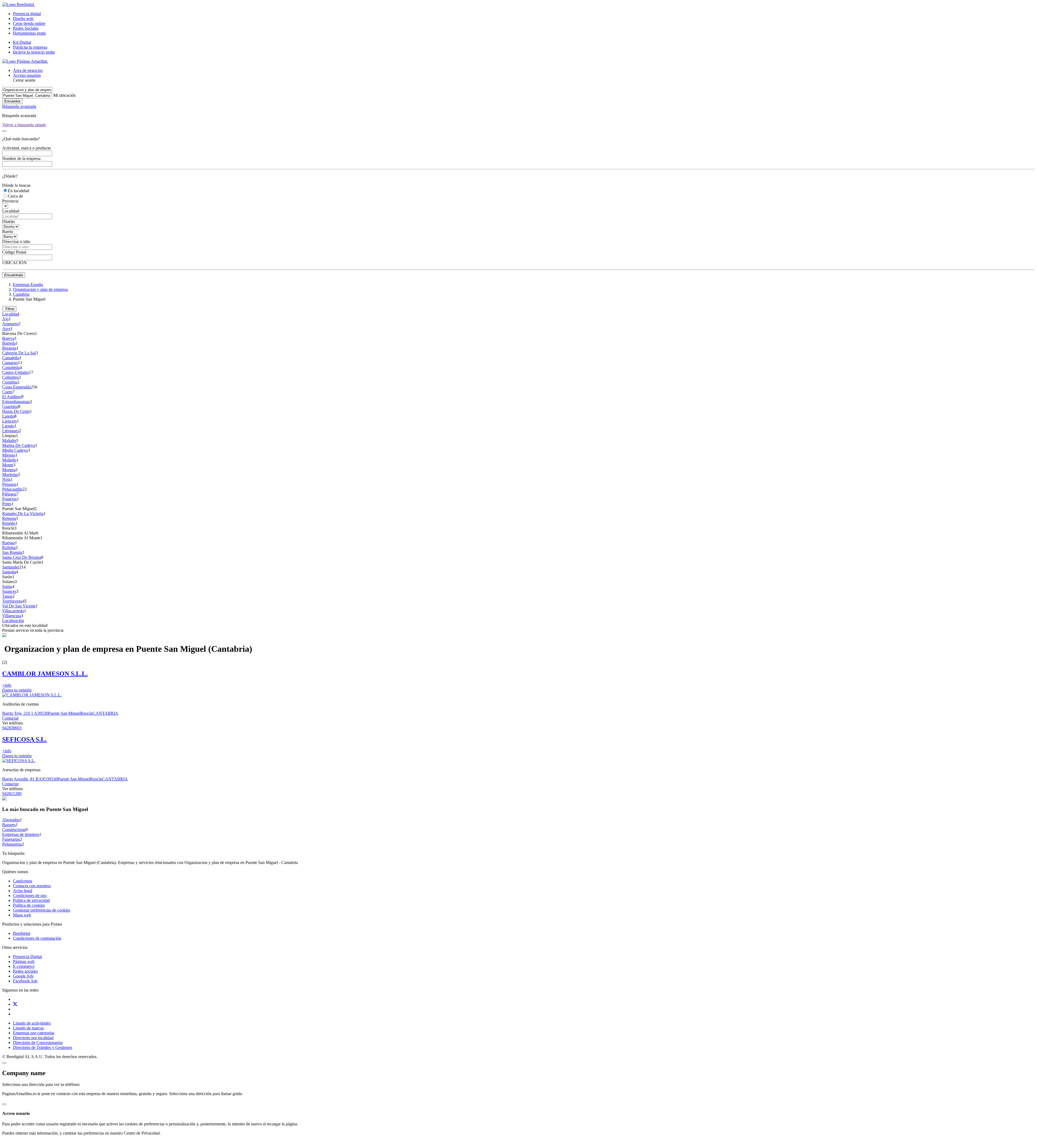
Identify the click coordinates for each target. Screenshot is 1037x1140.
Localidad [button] (10, 314)
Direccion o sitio (16, 241)
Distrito (8, 221)
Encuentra (12, 101)
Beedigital (21, 933)
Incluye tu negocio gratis (34, 52)
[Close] (4, 131)
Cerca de (15, 196)
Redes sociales (25, 971)
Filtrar (9, 309)
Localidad (10, 211)
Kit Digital (22, 42)
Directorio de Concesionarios (38, 1042)
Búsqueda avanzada (19, 106)
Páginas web (24, 961)
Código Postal (14, 252)
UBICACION (14, 262)
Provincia (10, 201)
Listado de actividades (32, 1023)
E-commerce (24, 966)
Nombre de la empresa (21, 158)
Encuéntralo (13, 275)
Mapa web (22, 915)
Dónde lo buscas (16, 185)
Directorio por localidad (33, 1037)
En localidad (18, 190)
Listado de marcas (28, 1028)
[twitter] (15, 1004)
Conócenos (22, 881)
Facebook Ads (25, 981)
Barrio (7, 231)
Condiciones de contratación (37, 938)
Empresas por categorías (33, 1033)
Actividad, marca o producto (26, 148)
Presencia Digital (27, 956)
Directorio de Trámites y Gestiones (42, 1047)
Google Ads (23, 976)
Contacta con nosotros (32, 885)
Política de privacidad (31, 900)
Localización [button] (13, 620)
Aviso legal (22, 890)
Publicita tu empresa (30, 47)
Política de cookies (29, 905)
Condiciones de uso (29, 895)
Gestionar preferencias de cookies (41, 910)
